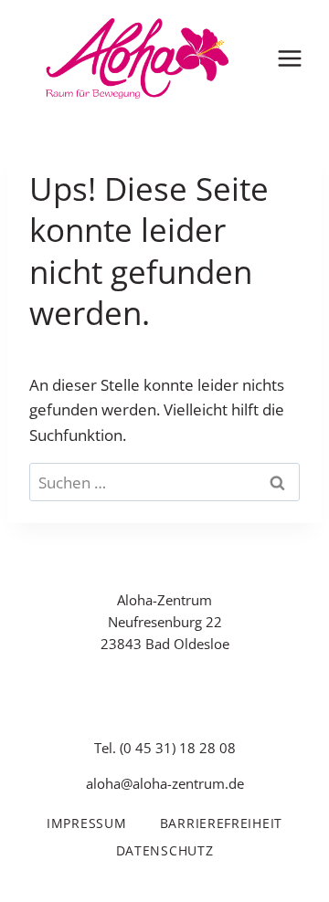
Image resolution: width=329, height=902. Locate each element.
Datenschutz (165, 850)
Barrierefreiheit (221, 823)
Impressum (86, 823)
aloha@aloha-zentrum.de (165, 783)
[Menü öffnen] (289, 58)
